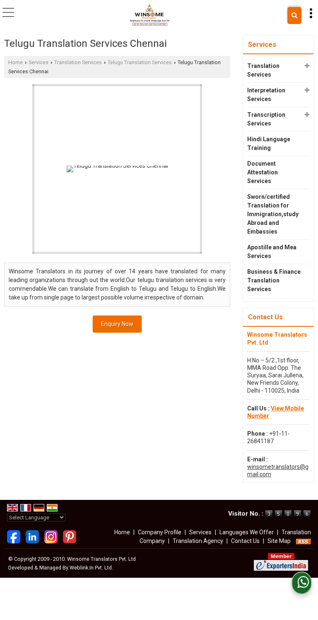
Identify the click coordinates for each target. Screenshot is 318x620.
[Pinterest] (69, 536)
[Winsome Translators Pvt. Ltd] (149, 14)
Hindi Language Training (268, 143)
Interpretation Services (266, 94)
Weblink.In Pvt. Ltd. (91, 568)
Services (38, 62)
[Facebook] (13, 536)
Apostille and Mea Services (271, 251)
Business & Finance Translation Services (274, 280)
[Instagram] (51, 536)
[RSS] (303, 541)
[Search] (294, 15)
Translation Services (78, 62)
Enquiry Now (117, 324)
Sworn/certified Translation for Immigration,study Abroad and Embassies (273, 214)
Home (15, 62)
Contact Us (245, 541)
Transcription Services (266, 119)
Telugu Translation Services (140, 62)
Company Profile (159, 532)
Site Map (279, 541)
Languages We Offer (246, 532)
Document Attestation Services (262, 172)
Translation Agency (198, 541)
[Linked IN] (32, 536)
